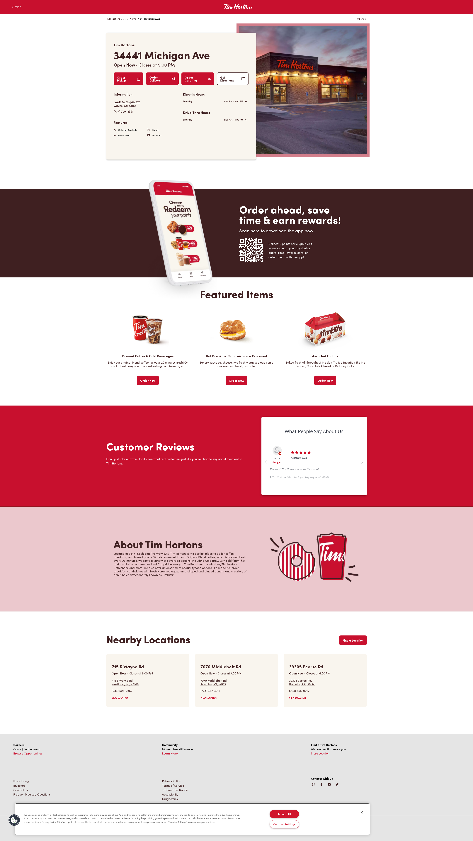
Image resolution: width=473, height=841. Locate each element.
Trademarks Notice (175, 790)
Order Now (147, 380)
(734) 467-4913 (210, 691)
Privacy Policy (171, 781)
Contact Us (20, 790)
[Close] (362, 812)
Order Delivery (155, 78)
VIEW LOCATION (120, 697)
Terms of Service (173, 785)
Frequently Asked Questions (31, 794)
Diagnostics (170, 799)
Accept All (284, 814)
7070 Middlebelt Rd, (213, 682)
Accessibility (170, 794)
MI (124, 18)
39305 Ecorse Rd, (302, 682)
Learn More (170, 753)
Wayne (133, 18)
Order (16, 7)
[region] (192, 819)
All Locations (113, 18)
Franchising (21, 781)
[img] (337, 785)
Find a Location (353, 640)
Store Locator (320, 753)
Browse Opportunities (27, 753)
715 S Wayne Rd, (125, 682)
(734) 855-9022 (299, 691)
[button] (14, 820)
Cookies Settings (284, 824)
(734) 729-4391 (123, 111)
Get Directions (227, 78)
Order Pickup (121, 78)
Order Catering (191, 78)
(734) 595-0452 (122, 691)
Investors (19, 785)
